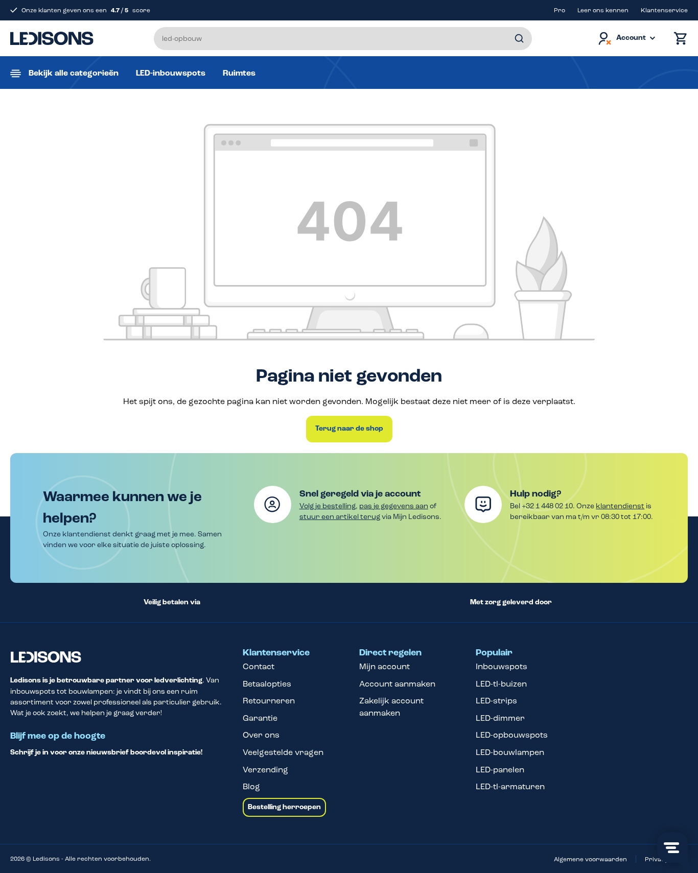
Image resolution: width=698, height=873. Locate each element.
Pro (559, 10)
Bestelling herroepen (284, 807)
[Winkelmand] (678, 38)
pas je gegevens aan (393, 506)
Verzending (265, 769)
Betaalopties (267, 684)
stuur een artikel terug (339, 516)
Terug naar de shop (349, 428)
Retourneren (269, 700)
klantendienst (620, 506)
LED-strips (496, 700)
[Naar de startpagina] (52, 38)
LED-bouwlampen (510, 752)
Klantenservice (664, 10)
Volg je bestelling (327, 506)
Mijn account (384, 666)
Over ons (261, 735)
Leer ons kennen (603, 10)
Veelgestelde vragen (283, 752)
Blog (251, 786)
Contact (258, 666)
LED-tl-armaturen (510, 786)
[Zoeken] (519, 38)
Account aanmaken (397, 684)
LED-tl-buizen (501, 684)
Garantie (260, 718)
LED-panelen (500, 769)
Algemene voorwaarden (590, 859)
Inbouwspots (501, 666)
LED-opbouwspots (512, 735)
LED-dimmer (500, 718)
